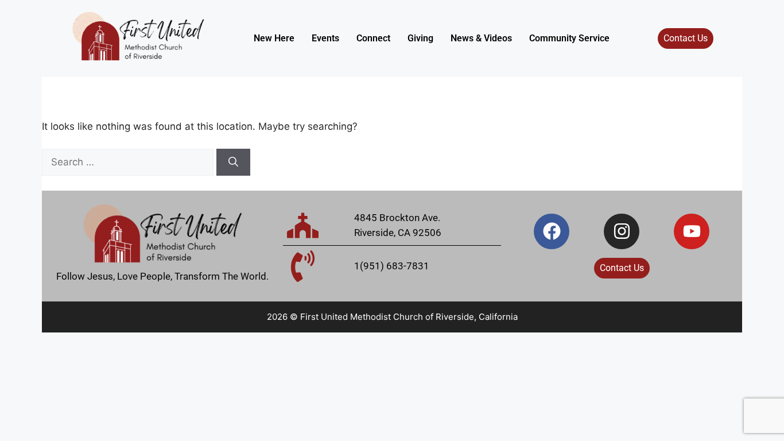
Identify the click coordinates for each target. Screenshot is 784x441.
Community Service (569, 38)
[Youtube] (691, 231)
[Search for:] (129, 162)
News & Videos (481, 38)
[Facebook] (551, 231)
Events (325, 38)
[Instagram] (621, 231)
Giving (420, 38)
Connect (373, 38)
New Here (274, 38)
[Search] (233, 162)
